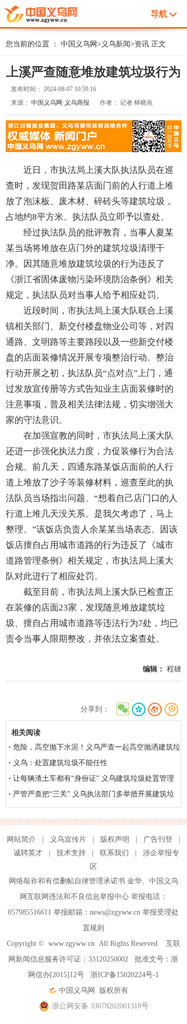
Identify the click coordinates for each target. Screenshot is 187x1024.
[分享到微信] (122, 710)
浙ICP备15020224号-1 (124, 975)
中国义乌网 (79, 44)
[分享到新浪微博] (155, 710)
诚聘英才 (28, 853)
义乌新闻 (115, 44)
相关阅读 (26, 732)
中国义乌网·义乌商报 (60, 102)
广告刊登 (157, 839)
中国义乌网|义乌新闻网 (44, 12)
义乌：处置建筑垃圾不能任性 (60, 763)
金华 (134, 881)
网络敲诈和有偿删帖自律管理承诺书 (67, 881)
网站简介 (21, 839)
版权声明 (114, 839)
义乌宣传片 (68, 839)
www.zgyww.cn (71, 943)
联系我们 (114, 853)
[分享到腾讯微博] (172, 710)
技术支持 (71, 853)
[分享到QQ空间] (138, 710)
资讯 (142, 44)
